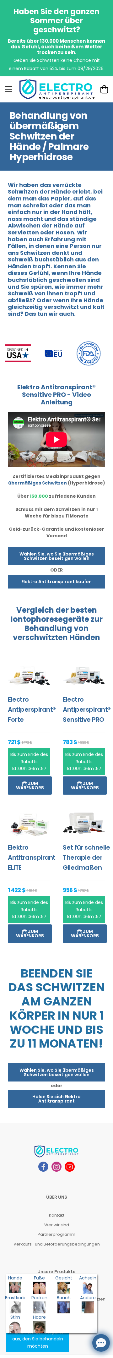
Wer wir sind (56, 1225)
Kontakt (56, 1215)
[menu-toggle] (8, 89)
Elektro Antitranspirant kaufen (56, 581)
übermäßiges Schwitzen (37, 483)
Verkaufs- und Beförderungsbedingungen (56, 1244)
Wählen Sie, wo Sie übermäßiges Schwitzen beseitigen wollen (56, 556)
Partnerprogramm (56, 1234)
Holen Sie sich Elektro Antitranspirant (56, 1098)
